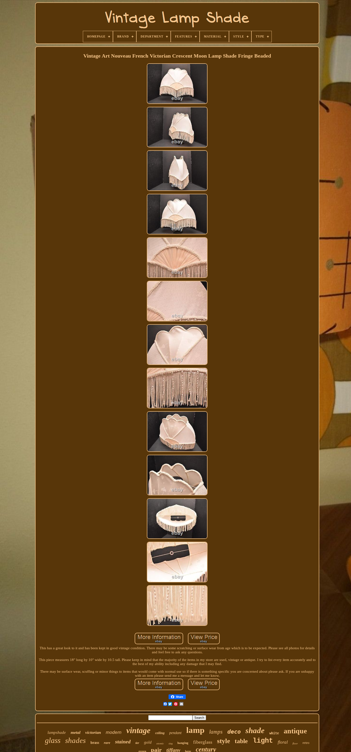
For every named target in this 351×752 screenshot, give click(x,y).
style (223, 741)
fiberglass (202, 742)
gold (148, 742)
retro (306, 743)
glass (52, 740)
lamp (195, 730)
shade (255, 730)
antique (295, 731)
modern (114, 732)
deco (234, 731)
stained (123, 742)
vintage (138, 730)
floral (283, 742)
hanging (182, 743)
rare (107, 743)
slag (171, 743)
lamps (216, 732)
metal (75, 732)
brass (94, 743)
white (274, 733)
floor (295, 743)
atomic (160, 743)
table (241, 741)
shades (75, 740)
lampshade (57, 732)
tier (137, 743)
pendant (175, 733)
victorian (93, 732)
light (263, 741)
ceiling (160, 733)
